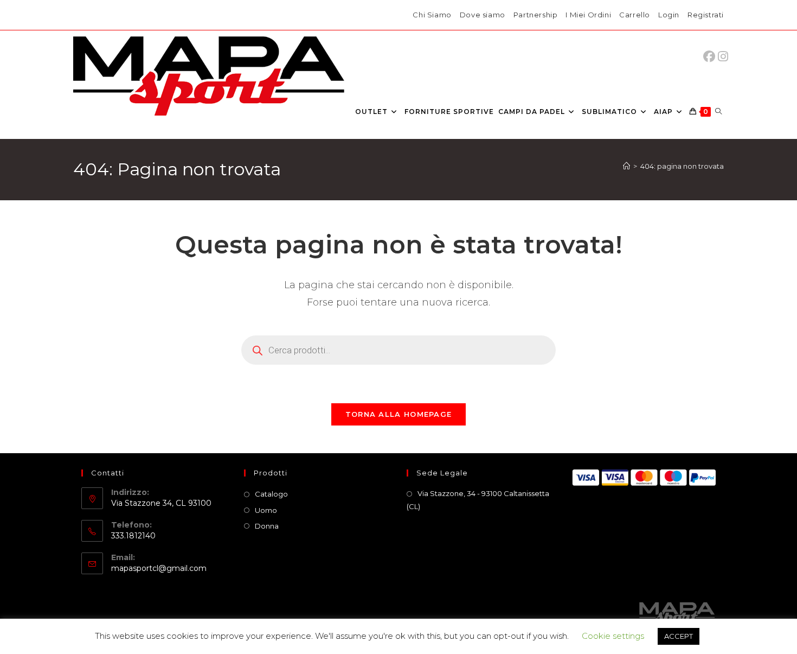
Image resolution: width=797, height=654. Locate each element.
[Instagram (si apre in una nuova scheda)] (723, 56)
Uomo (266, 510)
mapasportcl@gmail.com (159, 568)
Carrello (634, 14)
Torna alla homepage (398, 414)
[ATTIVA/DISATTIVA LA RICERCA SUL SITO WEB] (718, 112)
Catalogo (271, 494)
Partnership (535, 14)
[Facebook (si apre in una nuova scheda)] (712, 56)
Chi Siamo (432, 14)
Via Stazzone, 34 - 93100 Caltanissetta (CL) (478, 499)
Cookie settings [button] (613, 636)
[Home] (626, 166)
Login (668, 14)
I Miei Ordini (588, 14)
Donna (267, 526)
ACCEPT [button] (678, 636)
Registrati (705, 14)
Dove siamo (482, 14)
